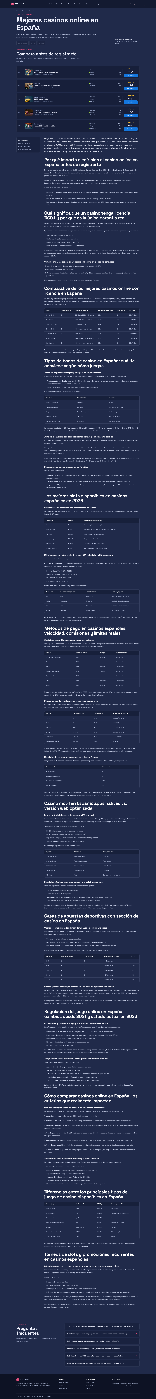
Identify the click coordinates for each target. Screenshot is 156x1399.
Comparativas (90, 1382)
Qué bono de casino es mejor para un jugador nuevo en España (93, 1341)
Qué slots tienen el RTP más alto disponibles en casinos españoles (95, 1356)
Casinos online (53, 4)
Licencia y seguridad (24, 143)
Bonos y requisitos (24, 146)
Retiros (41, 43)
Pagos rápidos (79, 4)
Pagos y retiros (90, 1385)
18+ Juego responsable (137, 4)
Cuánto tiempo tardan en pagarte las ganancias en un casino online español (99, 1334)
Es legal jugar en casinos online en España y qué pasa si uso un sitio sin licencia (100, 1326)
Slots (69, 4)
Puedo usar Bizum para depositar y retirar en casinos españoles (93, 1348)
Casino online (22, 43)
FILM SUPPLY (18, 4)
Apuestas (100, 4)
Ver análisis (130, 75)
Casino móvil (90, 4)
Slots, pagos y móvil (24, 150)
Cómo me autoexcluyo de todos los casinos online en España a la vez (96, 1363)
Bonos (63, 4)
